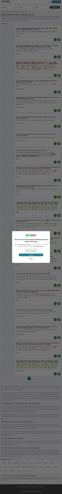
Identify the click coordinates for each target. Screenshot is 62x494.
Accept (31, 254)
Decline (31, 258)
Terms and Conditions (31, 251)
